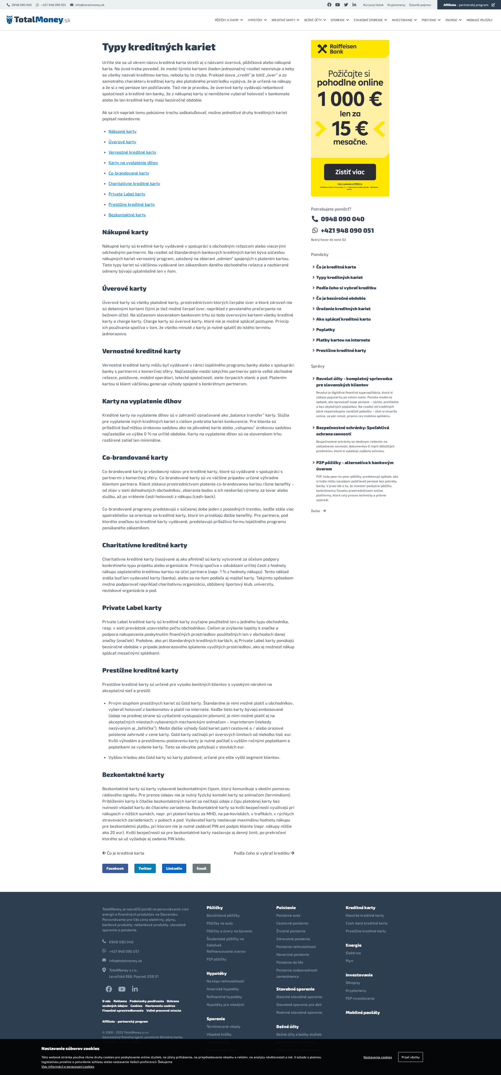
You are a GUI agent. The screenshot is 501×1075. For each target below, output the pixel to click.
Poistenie (429, 20)
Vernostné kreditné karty (132, 151)
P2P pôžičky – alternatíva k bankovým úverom (354, 465)
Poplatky (325, 329)
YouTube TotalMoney (121, 989)
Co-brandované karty (129, 172)
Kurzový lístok (373, 5)
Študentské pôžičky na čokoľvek (225, 941)
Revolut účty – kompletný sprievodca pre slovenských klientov (354, 381)
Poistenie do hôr (289, 962)
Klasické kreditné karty (365, 915)
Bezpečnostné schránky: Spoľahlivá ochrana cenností (352, 430)
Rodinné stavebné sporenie (299, 1012)
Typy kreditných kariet (339, 277)
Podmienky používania (147, 1001)
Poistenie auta (288, 915)
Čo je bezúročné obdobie (341, 298)
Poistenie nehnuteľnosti (296, 946)
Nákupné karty (122, 131)
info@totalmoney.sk (89, 5)
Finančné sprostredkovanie (123, 1010)
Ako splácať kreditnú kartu (343, 318)
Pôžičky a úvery (227, 20)
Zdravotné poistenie (293, 938)
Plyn (349, 960)
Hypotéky (255, 20)
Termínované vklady (224, 1026)
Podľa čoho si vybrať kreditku (262, 853)
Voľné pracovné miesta (163, 1010)
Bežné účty (313, 20)
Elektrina (353, 953)
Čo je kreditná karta (125, 853)
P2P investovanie (360, 998)
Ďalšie (316, 511)
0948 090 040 (22, 5)
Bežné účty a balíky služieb (298, 1034)
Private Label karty (127, 193)
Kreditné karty (283, 20)
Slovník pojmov (420, 5)
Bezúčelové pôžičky (223, 915)
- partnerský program (466, 5)
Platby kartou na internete (343, 339)
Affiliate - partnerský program (125, 1021)
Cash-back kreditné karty (367, 923)
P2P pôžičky (216, 959)
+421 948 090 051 (53, 5)
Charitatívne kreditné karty (134, 183)
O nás (106, 1001)
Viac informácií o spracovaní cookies (67, 1066)
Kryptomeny (396, 5)
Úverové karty (122, 141)
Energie (451, 20)
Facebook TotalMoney (108, 989)
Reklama (120, 1001)
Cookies (136, 1005)
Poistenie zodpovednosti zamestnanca (297, 973)
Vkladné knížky (219, 1034)
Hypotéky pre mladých (225, 1004)
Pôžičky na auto (220, 923)
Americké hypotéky (223, 989)
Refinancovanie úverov (226, 951)
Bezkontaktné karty (127, 214)
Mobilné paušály (480, 20)
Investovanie (402, 20)
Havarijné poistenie (292, 954)
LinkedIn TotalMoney (134, 989)
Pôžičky (215, 907)
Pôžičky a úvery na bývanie (229, 931)
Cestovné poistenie (292, 923)
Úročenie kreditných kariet (343, 308)
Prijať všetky (411, 1057)
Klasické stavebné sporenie (299, 996)
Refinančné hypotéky (224, 996)
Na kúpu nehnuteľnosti (225, 981)
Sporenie (337, 20)
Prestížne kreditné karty (132, 204)
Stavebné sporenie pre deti (299, 1004)
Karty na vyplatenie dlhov (133, 162)
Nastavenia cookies (160, 1005)
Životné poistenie (291, 931)
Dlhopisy (353, 982)
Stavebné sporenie (368, 20)
